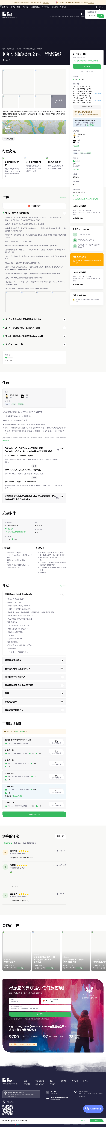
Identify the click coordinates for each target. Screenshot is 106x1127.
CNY (99, 7)
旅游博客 (64, 1081)
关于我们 (25, 7)
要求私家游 (90, 125)
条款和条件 (37, 1019)
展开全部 (63, 198)
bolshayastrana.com (27, 1044)
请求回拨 (82, 1097)
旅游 (25, 1081)
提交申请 (79, 114)
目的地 (12, 7)
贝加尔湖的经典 (17, 796)
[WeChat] (4, 1102)
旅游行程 (5, 7)
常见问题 (63, 7)
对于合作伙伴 (40, 1084)
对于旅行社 (45, 7)
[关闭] (64, 213)
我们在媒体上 (35, 7)
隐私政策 (46, 1019)
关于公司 (75, 1081)
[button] (44, 1000)
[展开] (64, 319)
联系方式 (55, 7)
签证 (18, 7)
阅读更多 (5, 441)
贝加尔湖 (7, 60)
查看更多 (46, 2)
